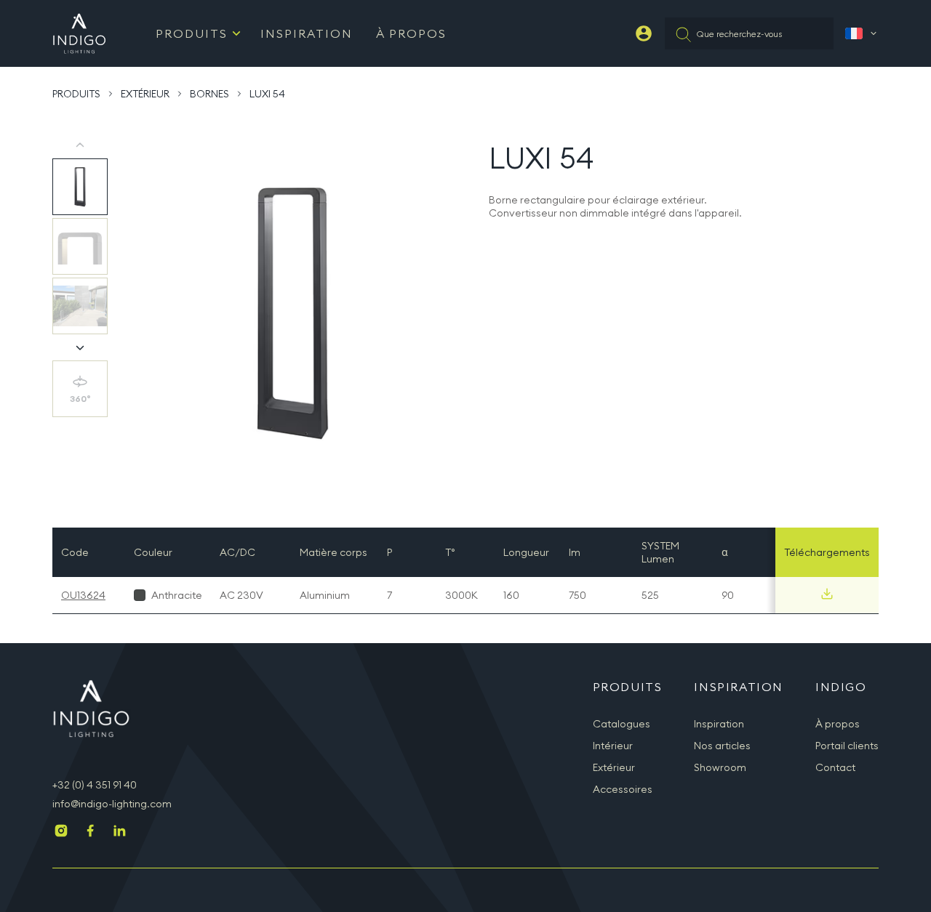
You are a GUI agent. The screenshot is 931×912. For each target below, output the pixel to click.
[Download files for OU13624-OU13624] (827, 593)
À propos (411, 33)
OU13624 (83, 595)
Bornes (209, 93)
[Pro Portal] (643, 33)
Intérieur (613, 745)
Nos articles (722, 745)
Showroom (720, 767)
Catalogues (621, 723)
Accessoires (622, 789)
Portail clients (847, 745)
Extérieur (145, 93)
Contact (835, 767)
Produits (192, 33)
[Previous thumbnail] (80, 145)
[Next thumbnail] (80, 347)
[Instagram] (61, 832)
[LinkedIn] (119, 832)
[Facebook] (90, 832)
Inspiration (306, 33)
